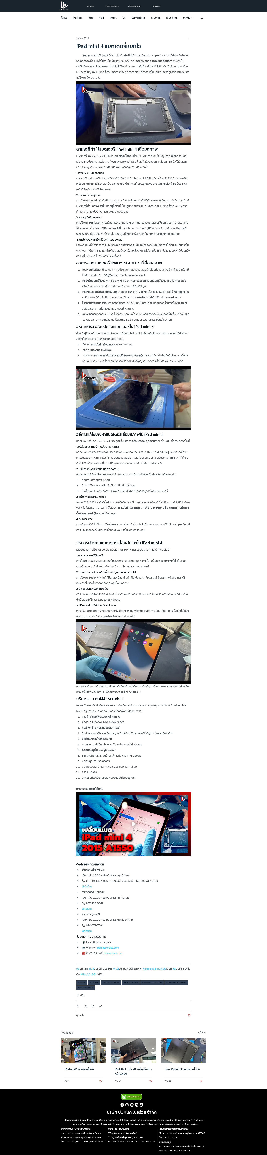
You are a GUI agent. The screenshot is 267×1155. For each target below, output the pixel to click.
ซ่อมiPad (81, 982)
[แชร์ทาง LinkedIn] (92, 1005)
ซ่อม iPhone (171, 18)
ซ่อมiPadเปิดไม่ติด (131, 982)
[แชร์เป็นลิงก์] (100, 1005)
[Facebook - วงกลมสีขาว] (122, 1105)
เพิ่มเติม (186, 18)
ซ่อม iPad (81, 995)
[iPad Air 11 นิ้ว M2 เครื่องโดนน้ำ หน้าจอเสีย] (133, 1050)
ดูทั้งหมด (202, 1032)
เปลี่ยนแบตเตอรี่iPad (111, 982)
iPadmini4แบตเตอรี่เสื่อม (152, 982)
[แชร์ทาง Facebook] (77, 1005)
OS (124, 18)
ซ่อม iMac (155, 18)
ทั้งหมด (64, 18)
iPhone (113, 18)
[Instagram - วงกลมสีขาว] (136, 1105)
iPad (101, 18)
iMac (91, 18)
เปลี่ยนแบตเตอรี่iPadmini (176, 982)
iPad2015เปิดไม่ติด (85, 987)
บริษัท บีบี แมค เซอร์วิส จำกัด (132, 1112)
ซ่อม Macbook (138, 18)
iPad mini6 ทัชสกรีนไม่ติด (79, 1069)
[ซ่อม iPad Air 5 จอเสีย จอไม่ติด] (183, 1050)
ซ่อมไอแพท (94, 982)
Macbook (77, 18)
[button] (134, 6)
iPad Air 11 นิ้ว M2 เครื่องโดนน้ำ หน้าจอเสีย (133, 1071)
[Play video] (133, 824)
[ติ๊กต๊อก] (141, 1105)
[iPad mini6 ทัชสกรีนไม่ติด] (83, 1050)
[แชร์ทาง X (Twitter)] (85, 1005)
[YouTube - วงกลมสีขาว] (132, 1105)
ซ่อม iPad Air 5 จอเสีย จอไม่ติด (182, 1069)
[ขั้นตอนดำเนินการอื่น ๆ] (189, 38)
